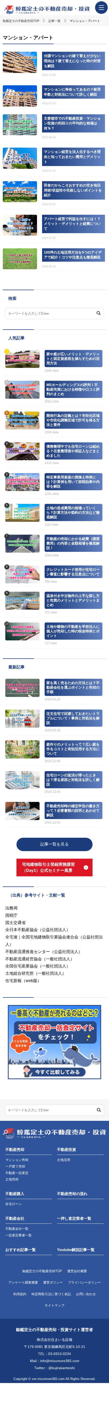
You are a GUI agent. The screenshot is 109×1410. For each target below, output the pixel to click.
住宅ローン (13, 1204)
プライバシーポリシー (84, 1282)
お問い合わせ (86, 1294)
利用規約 (19, 1294)
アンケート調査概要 (23, 1282)
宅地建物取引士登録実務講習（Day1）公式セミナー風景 (48, 867)
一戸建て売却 (15, 1166)
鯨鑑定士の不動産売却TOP (42, 1271)
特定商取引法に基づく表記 (51, 1294)
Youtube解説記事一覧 (76, 1250)
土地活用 (63, 1160)
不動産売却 (14, 1149)
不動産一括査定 (16, 1173)
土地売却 (12, 1179)
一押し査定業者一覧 (74, 1218)
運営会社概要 (77, 1271)
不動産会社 (14, 1218)
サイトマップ (54, 1305)
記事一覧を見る (54, 844)
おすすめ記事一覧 (20, 1250)
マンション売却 (16, 1160)
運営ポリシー (53, 1282)
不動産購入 (14, 1193)
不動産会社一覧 (16, 1229)
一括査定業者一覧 (18, 1235)
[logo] (54, 10)
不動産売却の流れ (72, 1193)
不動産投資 (66, 1149)
